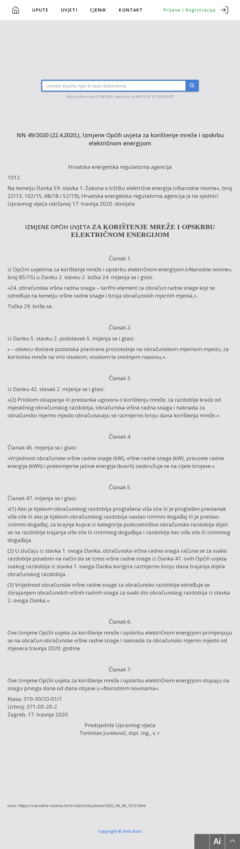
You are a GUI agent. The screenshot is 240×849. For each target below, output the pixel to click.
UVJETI (69, 10)
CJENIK (98, 10)
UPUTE (40, 10)
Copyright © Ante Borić (120, 831)
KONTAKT (131, 10)
